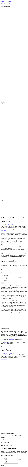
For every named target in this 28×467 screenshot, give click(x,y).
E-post (6, 278)
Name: (6, 275)
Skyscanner (11, 339)
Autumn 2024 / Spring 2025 (7, 224)
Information (7, 342)
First (19, 277)
